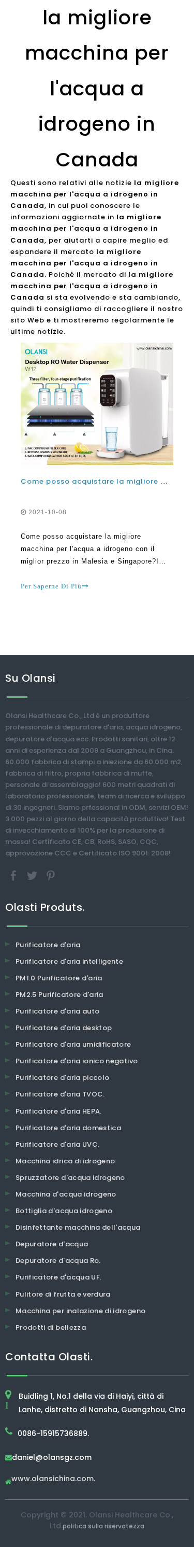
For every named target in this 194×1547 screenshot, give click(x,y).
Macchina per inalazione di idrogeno (80, 1311)
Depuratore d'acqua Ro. (58, 1260)
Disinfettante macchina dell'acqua (78, 1227)
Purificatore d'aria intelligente (69, 961)
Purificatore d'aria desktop (64, 1028)
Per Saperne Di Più (51, 586)
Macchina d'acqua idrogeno (66, 1194)
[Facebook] (14, 875)
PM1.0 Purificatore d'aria (59, 978)
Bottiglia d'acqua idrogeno (64, 1211)
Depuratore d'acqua (52, 1244)
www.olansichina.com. (53, 1479)
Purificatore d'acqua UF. (58, 1277)
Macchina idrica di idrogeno (65, 1161)
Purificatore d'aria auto (57, 1011)
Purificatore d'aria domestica (68, 1128)
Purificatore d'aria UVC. (57, 1144)
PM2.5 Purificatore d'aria (59, 995)
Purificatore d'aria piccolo (62, 1077)
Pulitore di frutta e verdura (63, 1294)
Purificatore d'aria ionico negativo (77, 1061)
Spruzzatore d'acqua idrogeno (70, 1178)
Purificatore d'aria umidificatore (73, 1044)
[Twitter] (33, 875)
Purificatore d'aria (48, 945)
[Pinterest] (50, 875)
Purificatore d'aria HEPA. (59, 1111)
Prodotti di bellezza (51, 1327)
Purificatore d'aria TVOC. (60, 1094)
